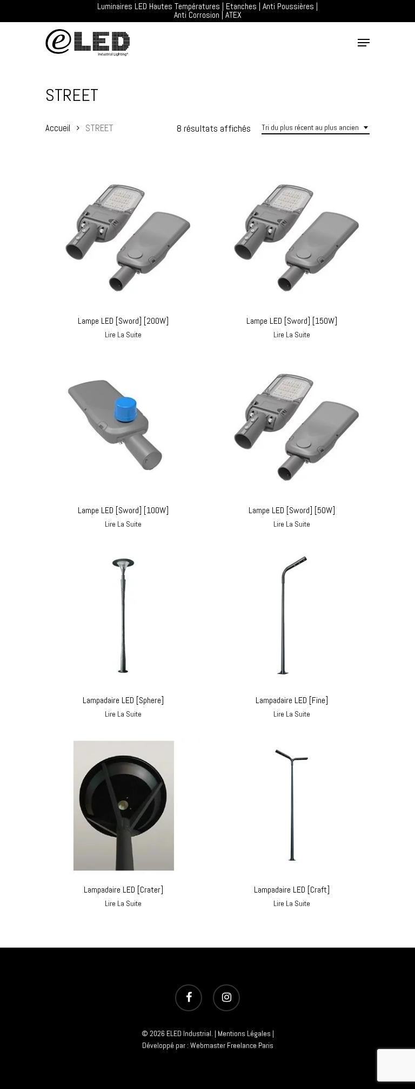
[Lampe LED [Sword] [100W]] (123, 426)
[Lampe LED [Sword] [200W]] (123, 236)
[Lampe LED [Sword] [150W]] (292, 236)
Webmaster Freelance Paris (231, 1045)
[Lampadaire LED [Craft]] (292, 805)
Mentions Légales (244, 1033)
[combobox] (316, 128)
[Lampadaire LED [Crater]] (123, 805)
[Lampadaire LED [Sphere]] (123, 615)
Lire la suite (123, 334)
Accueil (57, 128)
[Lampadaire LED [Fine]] (292, 615)
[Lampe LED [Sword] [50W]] (292, 426)
